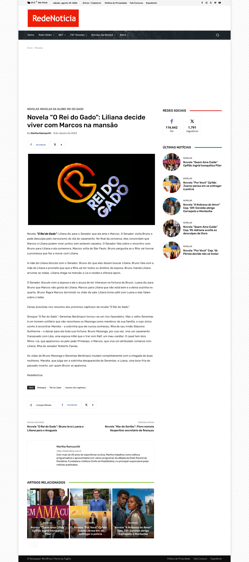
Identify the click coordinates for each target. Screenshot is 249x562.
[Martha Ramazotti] (42, 455)
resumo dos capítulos (75, 387)
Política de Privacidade (178, 558)
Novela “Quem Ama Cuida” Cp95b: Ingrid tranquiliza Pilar (48, 531)
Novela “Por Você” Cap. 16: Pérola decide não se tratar (201, 252)
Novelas (39, 47)
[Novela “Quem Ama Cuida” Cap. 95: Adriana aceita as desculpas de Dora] (171, 228)
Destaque (41, 387)
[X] (211, 3)
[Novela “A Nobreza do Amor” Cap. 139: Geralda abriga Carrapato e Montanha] (133, 513)
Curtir (171, 119)
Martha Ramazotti (41, 133)
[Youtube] (219, 3)
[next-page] (35, 544)
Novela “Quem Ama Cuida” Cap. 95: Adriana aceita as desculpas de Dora (200, 230)
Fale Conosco (200, 558)
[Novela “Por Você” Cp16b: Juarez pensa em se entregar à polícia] (91, 513)
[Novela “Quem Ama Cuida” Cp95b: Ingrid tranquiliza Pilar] (48, 513)
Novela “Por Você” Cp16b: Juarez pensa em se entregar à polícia (90, 531)
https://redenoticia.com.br (69, 451)
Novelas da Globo (53, 109)
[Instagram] (206, 3)
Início (29, 47)
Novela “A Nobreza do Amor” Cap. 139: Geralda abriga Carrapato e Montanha (133, 531)
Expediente (216, 558)
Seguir (192, 119)
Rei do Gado (75, 109)
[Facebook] (202, 3)
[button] (217, 35)
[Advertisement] (124, 76)
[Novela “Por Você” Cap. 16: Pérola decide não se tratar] (171, 250)
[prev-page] (29, 544)
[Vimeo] (215, 3)
